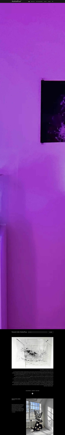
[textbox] (37, 332)
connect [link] (49, 1)
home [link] (29, 1)
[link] (16, 1)
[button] (33, 1)
